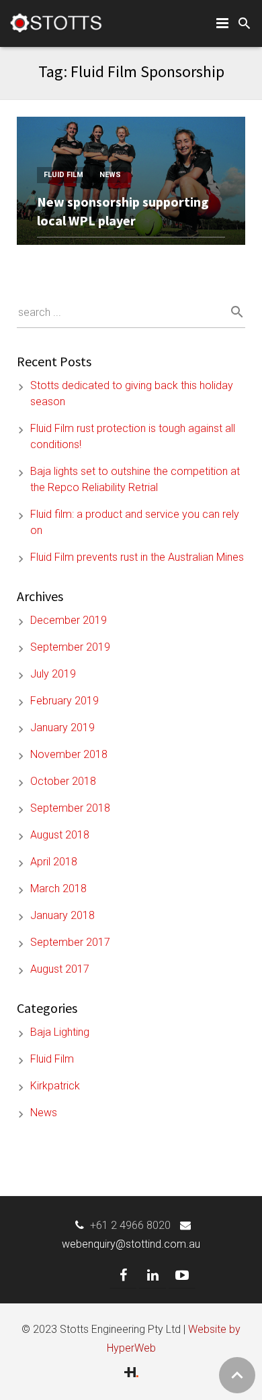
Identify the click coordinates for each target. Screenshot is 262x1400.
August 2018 (59, 834)
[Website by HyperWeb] (131, 1373)
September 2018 (70, 808)
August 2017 (59, 969)
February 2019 (64, 700)
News (110, 174)
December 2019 (68, 620)
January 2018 (62, 915)
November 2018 (68, 754)
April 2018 (53, 861)
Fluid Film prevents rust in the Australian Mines (137, 557)
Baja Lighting (59, 1032)
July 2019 (53, 673)
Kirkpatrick (55, 1085)
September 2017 (70, 942)
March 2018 (58, 888)
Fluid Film (63, 174)
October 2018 (63, 781)
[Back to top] (237, 1375)
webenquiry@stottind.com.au (131, 1244)
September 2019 (70, 647)
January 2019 (62, 727)
